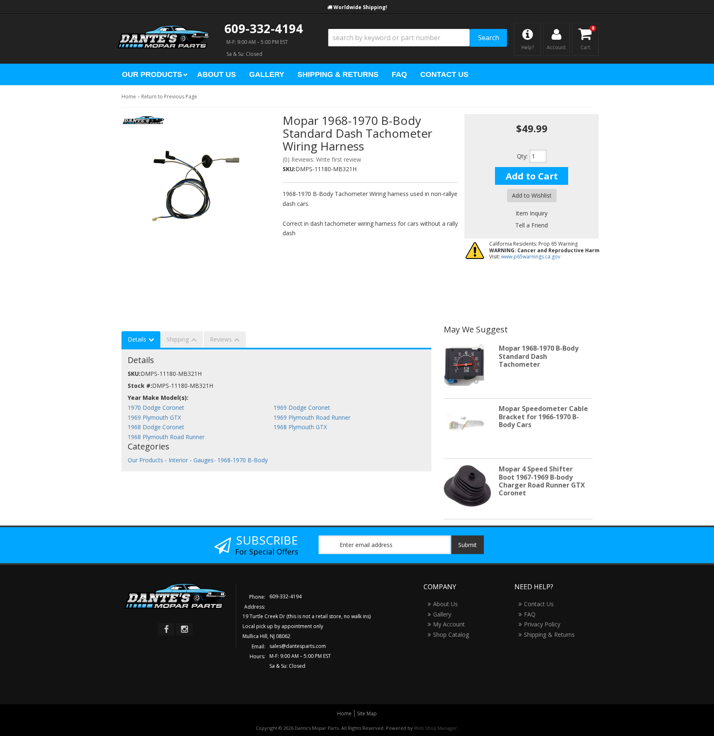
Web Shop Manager (435, 728)
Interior (178, 460)
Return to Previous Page (169, 96)
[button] (417, 38)
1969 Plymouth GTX (154, 417)
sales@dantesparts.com (297, 646)
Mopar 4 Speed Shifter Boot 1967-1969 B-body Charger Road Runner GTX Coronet (542, 480)
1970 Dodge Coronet (156, 407)
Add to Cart (532, 176)
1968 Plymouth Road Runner (166, 437)
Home (128, 96)
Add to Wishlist (532, 195)
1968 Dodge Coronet (156, 427)
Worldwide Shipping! (360, 7)
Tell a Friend (531, 225)
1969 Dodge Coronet (302, 407)
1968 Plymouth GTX (300, 427)
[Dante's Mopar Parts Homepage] (163, 29)
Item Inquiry (531, 213)
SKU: (289, 169)
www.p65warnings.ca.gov (530, 256)
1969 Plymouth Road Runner (312, 417)
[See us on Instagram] (184, 629)
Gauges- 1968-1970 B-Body (230, 460)
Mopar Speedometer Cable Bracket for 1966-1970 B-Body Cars (543, 416)
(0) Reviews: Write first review (322, 159)
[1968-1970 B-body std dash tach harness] (195, 184)
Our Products (145, 460)
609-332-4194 (263, 28)
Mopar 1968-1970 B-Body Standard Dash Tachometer (538, 356)
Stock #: (140, 386)
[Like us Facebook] (166, 629)
